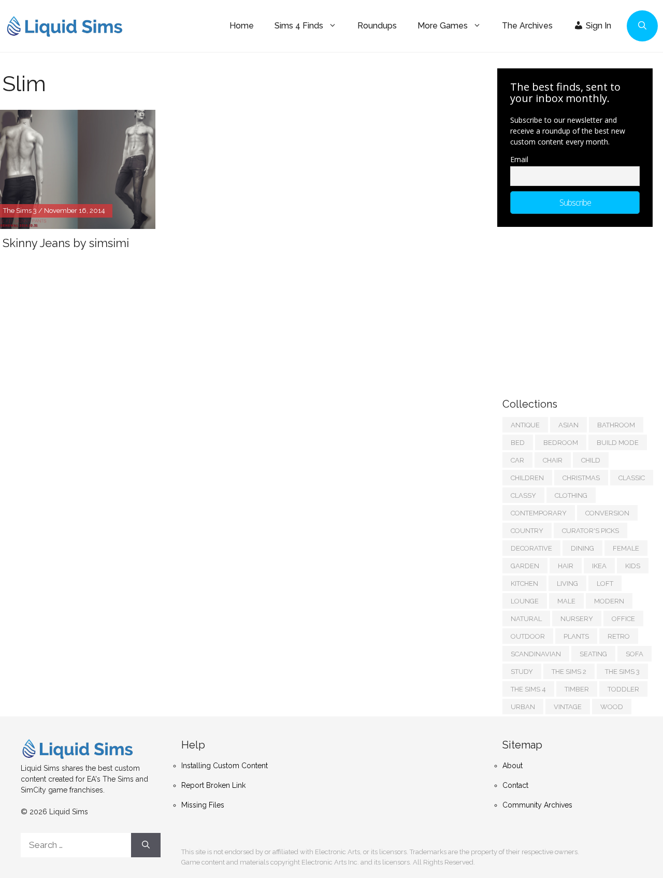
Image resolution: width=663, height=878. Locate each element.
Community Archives (537, 805)
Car (517, 460)
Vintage (568, 707)
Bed (518, 443)
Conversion (607, 513)
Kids (632, 566)
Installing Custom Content (224, 765)
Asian (568, 425)
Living (567, 583)
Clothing (571, 495)
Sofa (634, 654)
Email (519, 159)
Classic (631, 478)
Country (527, 531)
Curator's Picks (590, 531)
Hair (565, 566)
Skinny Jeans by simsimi (66, 243)
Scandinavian (536, 654)
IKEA (599, 566)
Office (623, 619)
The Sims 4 (528, 689)
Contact (515, 785)
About (512, 765)
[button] (642, 25)
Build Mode (618, 443)
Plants (576, 636)
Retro (619, 636)
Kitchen (524, 583)
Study (522, 671)
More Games (442, 26)
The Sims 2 (569, 671)
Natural (526, 619)
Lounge (525, 601)
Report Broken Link (213, 785)
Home (241, 26)
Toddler (623, 689)
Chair (553, 460)
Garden (525, 566)
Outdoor (528, 636)
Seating (593, 654)
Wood (611, 707)
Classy (523, 495)
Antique (525, 425)
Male (566, 601)
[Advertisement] (580, 307)
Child (590, 460)
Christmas (581, 478)
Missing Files (202, 805)
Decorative (531, 548)
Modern (609, 601)
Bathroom (616, 425)
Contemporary (539, 513)
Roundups (377, 26)
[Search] (146, 845)
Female (626, 548)
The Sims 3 (622, 671)
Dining (582, 548)
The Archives (527, 26)
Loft (605, 583)
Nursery (576, 619)
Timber (577, 689)
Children (527, 478)
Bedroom (560, 443)
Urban (523, 707)
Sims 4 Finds (299, 26)
